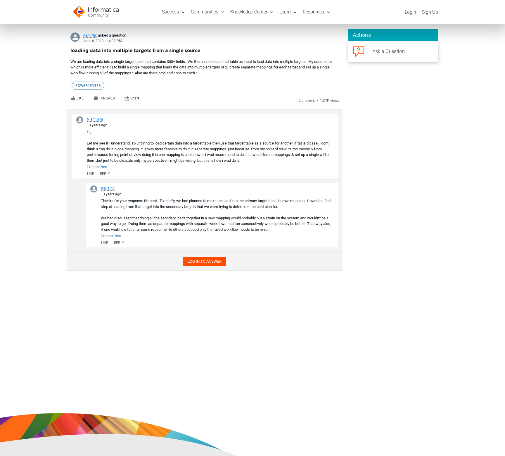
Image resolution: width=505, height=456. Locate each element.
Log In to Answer (205, 261)
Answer (108, 98)
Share (134, 98)
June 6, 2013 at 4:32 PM (102, 41)
